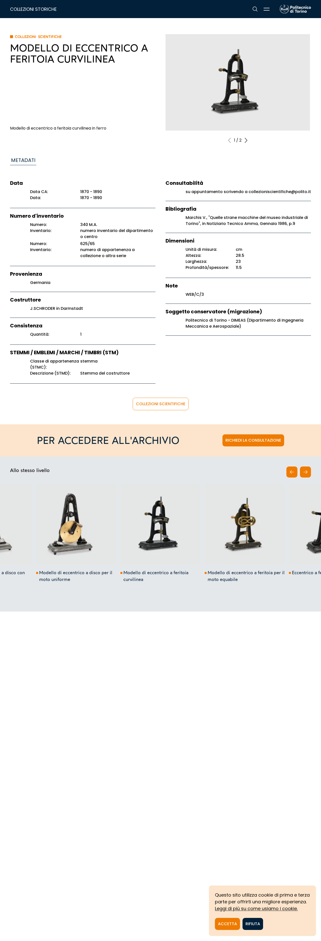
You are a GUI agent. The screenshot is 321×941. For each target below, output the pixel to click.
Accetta (227, 924)
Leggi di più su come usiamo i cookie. (256, 908)
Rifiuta (253, 924)
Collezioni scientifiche (160, 404)
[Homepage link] (295, 9)
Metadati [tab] (23, 160)
